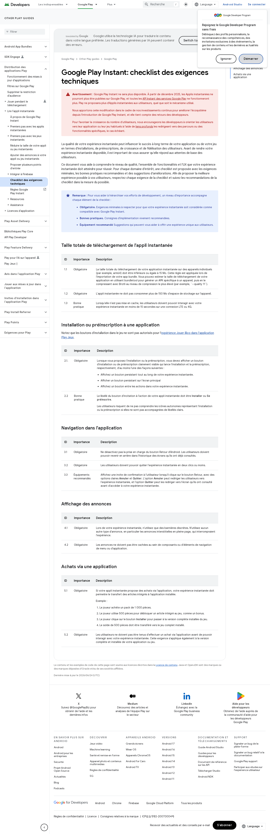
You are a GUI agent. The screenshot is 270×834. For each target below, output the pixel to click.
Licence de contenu (166, 665)
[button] (22, 47)
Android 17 (168, 743)
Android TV (132, 767)
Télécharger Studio (209, 770)
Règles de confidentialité (104, 770)
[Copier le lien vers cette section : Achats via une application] (120, 567)
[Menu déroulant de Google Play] (98, 4)
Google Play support (245, 761)
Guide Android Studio (211, 747)
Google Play (85, 4)
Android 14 (168, 761)
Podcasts (59, 788)
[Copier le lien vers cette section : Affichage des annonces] (115, 504)
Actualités (60, 776)
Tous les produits (191, 803)
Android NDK (205, 776)
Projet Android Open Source (62, 769)
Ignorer (226, 59)
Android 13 (168, 767)
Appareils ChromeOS (138, 755)
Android (58, 747)
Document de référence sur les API (212, 763)
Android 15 (168, 755)
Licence (92, 816)
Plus (109, 4)
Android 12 (168, 773)
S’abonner (224, 825)
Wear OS (131, 749)
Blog (56, 782)
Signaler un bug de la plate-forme (246, 745)
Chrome (116, 803)
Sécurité (59, 762)
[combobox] (161, 4)
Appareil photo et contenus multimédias (105, 763)
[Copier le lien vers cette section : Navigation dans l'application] (125, 428)
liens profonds (144, 126)
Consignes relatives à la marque (119, 816)
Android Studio (232, 4)
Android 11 (168, 778)
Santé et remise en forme (104, 755)
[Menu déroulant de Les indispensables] (68, 4)
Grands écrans (134, 743)
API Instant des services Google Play (164, 98)
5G (91, 776)
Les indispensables (50, 4)
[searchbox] (24, 32)
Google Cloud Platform (160, 803)
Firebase (134, 803)
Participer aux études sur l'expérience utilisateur (248, 768)
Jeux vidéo (96, 743)
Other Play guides (19, 18)
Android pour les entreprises (63, 754)
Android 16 (168, 749)
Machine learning (100, 749)
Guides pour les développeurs (207, 754)
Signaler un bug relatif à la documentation (249, 754)
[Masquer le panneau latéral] (44, 827)
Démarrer (251, 59)
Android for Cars (135, 761)
